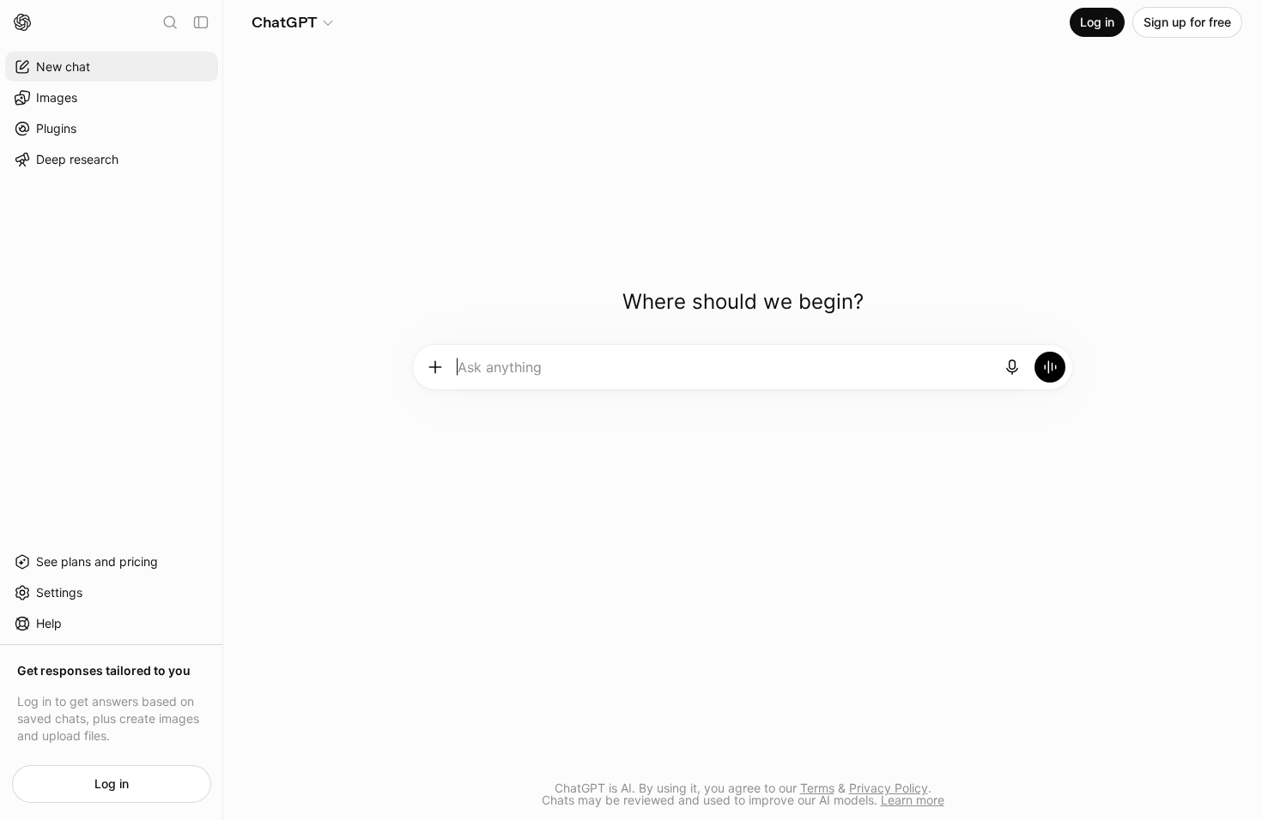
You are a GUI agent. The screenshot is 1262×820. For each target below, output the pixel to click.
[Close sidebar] (200, 22)
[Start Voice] (1049, 367)
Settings (59, 592)
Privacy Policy (888, 788)
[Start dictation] (1012, 367)
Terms (817, 788)
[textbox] (724, 373)
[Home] (22, 22)
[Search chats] (170, 22)
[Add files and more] (435, 367)
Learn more (912, 800)
